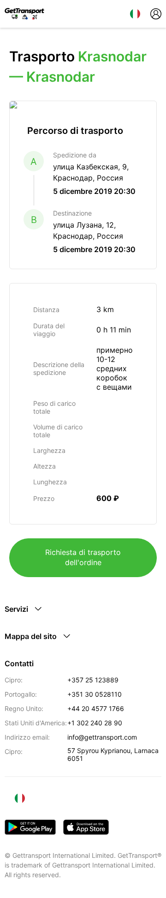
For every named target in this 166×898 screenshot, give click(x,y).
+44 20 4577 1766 (95, 708)
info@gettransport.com (102, 737)
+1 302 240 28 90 (94, 723)
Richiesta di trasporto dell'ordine (83, 557)
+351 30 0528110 (94, 694)
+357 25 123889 (93, 680)
